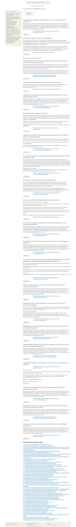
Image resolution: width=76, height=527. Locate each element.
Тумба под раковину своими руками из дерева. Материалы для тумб (38, 502)
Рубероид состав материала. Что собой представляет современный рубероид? (40, 483)
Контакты (28, 523)
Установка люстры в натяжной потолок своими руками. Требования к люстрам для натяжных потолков (45, 466)
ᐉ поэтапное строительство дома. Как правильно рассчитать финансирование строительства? (44, 468)
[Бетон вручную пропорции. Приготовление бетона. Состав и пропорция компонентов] (47, 31)
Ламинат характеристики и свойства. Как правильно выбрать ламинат (39, 519)
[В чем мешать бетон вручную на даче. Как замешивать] (47, 193)
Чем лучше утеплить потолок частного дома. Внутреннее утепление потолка (40, 446)
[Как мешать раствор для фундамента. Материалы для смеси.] (47, 217)
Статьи (42, 6)
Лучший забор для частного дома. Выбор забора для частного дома (38, 475)
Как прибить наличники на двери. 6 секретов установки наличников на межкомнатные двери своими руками (46, 472)
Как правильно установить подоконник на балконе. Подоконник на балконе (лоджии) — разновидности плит (46, 489)
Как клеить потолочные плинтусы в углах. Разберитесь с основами (38, 513)
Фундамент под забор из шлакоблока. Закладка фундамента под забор (39, 474)
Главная (32, 6)
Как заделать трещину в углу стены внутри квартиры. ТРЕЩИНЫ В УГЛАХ (39, 459)
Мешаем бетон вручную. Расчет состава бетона (37, 38)
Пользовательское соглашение (34, 523)
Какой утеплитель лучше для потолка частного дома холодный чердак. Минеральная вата (43, 464)
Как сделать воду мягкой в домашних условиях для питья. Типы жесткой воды (40, 471)
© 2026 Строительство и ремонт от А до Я (12, 523)
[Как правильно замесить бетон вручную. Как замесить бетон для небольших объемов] (47, 367)
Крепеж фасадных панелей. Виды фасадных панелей (35, 511)
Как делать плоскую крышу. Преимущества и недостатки (36, 501)
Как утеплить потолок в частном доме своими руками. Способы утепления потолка (41, 505)
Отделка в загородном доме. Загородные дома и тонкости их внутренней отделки (41, 487)
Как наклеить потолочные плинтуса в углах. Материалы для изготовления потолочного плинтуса (44, 499)
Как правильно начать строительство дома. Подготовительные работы (11, 27)
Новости (38, 6)
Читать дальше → (26, 34)
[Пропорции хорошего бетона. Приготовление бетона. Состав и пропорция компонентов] (47, 435)
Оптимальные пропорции (29, 13)
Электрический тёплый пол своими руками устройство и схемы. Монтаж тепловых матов (42, 455)
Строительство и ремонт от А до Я (38, 2)
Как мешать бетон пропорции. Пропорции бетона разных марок (42, 82)
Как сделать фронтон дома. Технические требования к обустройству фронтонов (40, 479)
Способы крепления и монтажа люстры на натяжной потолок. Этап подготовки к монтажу (42, 462)
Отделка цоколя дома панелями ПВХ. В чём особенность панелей (37, 444)
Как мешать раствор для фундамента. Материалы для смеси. (41, 200)
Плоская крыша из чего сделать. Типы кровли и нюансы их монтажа (38, 480)
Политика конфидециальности (31, 524)
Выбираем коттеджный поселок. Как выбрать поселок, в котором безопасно (40, 491)
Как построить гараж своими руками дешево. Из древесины (36, 517)
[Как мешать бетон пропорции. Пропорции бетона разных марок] (47, 89)
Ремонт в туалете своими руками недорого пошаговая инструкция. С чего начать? (13, 18)
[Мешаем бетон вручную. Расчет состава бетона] (47, 52)
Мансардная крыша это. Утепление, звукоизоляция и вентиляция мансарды (40, 463)
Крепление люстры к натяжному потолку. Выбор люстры (36, 460)
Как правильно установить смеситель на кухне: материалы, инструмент (39, 510)
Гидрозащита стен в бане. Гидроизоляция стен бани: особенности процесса (40, 506)
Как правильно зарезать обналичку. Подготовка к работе (36, 503)
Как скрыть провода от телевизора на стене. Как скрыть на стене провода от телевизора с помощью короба (46, 482)
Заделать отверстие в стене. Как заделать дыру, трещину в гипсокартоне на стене (41, 518)
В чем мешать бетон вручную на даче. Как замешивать (39, 180)
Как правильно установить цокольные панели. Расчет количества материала (11, 23)
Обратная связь (49, 523)
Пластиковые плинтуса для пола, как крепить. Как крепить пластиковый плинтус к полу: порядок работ (45, 470)
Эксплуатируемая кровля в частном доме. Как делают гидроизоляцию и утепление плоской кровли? (45, 490)
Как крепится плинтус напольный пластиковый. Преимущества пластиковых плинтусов (42, 451)
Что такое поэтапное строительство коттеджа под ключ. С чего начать (38, 467)
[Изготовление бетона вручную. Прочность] (47, 128)
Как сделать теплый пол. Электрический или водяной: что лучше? (37, 452)
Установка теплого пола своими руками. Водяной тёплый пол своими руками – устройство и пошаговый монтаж (47, 454)
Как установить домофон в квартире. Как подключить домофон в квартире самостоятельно (43, 493)
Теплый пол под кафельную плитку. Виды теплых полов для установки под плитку (41, 497)
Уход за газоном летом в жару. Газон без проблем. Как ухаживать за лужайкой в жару (42, 498)
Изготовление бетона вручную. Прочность (35, 113)
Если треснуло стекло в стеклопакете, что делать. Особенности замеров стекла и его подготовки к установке (46, 447)
